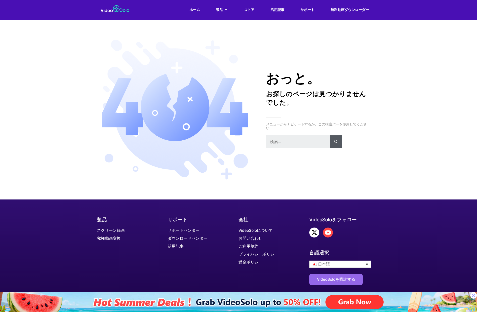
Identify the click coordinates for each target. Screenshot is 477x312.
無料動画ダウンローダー (350, 10)
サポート (308, 10)
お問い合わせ (250, 238)
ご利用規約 (248, 246)
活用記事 (277, 10)
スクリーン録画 (111, 230)
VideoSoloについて (255, 230)
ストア (249, 10)
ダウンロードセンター (187, 238)
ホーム (195, 10)
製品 (219, 10)
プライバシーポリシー (258, 254)
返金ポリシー (250, 262)
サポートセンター (183, 230)
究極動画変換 (109, 238)
